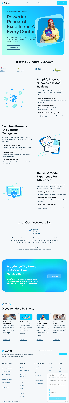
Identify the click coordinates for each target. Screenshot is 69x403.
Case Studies (50, 371)
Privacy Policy (17, 401)
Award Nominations (6, 382)
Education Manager (39, 383)
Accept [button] (57, 398)
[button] (17, 3)
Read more (51, 387)
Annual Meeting (5, 366)
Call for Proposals (6, 374)
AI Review (37, 368)
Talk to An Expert (54, 276)
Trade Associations (24, 379)
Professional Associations (23, 375)
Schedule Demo (62, 2)
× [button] (66, 374)
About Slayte (50, 366)
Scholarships (4, 385)
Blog (60, 371)
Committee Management (7, 379)
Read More (6, 339)
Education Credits (5, 387)
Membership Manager (39, 380)
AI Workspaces (38, 366)
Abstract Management (6, 371)
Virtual (21, 391)
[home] (6, 3)
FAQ (59, 366)
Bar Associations (5, 376)
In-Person (22, 385)
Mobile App (22, 393)
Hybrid (21, 388)
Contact (60, 368)
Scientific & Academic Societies (25, 371)
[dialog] (57, 387)
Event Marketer (38, 375)
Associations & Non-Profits (24, 366)
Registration (22, 396)
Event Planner (38, 378)
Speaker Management (7, 368)
